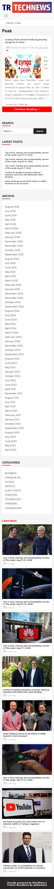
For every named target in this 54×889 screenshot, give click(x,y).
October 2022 (12, 376)
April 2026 (10, 224)
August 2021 (12, 397)
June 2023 (11, 363)
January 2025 (12, 289)
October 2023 (12, 350)
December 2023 (14, 345)
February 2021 (13, 415)
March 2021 (11, 410)
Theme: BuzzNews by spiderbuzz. (27, 885)
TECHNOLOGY (13, 499)
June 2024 (11, 319)
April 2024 (10, 328)
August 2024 (12, 311)
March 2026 (11, 228)
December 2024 (14, 293)
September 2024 (14, 306)
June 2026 (11, 215)
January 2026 (12, 237)
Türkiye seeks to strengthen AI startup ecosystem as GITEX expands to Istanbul (24, 866)
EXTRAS (9, 482)
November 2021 (13, 393)
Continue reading (26, 109)
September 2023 (14, 354)
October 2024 (12, 302)
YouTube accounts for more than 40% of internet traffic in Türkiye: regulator (24, 823)
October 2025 (12, 250)
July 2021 (10, 402)
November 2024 (14, 298)
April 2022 (10, 389)
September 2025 (14, 254)
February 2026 (13, 232)
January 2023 (12, 371)
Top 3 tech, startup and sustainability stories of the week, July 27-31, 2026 (26, 779)
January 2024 (12, 341)
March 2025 (11, 280)
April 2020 (10, 450)
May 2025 (10, 272)
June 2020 (11, 441)
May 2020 (10, 445)
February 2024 (13, 337)
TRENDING (11, 503)
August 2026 (12, 206)
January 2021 (12, 419)
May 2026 (10, 219)
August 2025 (12, 259)
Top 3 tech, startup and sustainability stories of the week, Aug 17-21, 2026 (27, 154)
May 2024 (10, 324)
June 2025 (11, 267)
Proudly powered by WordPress (26, 882)
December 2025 (14, 241)
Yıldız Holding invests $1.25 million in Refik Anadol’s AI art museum (25, 182)
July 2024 (10, 315)
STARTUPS (23, 104)
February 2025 (13, 285)
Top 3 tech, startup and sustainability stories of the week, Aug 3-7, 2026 (27, 167)
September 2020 (14, 428)
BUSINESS (10, 473)
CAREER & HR (12, 477)
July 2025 (10, 263)
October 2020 (13, 424)
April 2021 (10, 406)
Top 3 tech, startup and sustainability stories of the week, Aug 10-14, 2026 (27, 160)
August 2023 (12, 358)
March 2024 (11, 332)
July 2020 (10, 437)
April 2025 (10, 276)
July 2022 (10, 380)
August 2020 (12, 432)
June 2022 (11, 384)
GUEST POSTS (13, 490)
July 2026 (10, 211)
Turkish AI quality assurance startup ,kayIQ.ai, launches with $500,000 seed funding (24, 174)
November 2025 (14, 246)
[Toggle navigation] (6, 15)
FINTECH (10, 486)
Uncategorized (13, 508)
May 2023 (10, 367)
